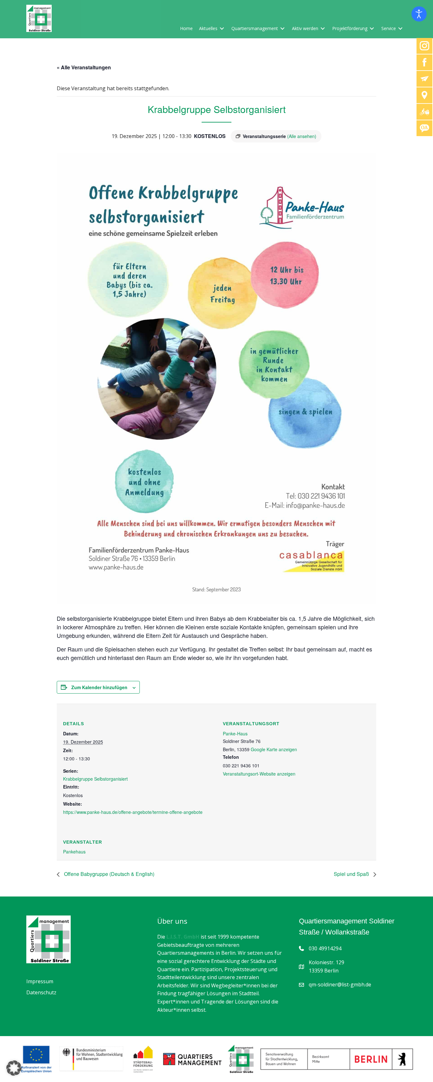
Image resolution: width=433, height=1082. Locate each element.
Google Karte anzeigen (274, 749)
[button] (14, 1068)
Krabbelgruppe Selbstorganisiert (95, 779)
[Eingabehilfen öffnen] (419, 14)
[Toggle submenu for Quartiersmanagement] (282, 28)
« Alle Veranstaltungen (84, 67)
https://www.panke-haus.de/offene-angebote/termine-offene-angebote (133, 812)
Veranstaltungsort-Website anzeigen (259, 774)
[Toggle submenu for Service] (400, 28)
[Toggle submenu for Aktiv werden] (322, 28)
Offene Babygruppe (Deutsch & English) (108, 874)
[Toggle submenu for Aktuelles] (222, 28)
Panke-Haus (235, 733)
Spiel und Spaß (352, 874)
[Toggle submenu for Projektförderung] (372, 28)
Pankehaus (74, 851)
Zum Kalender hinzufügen (99, 687)
